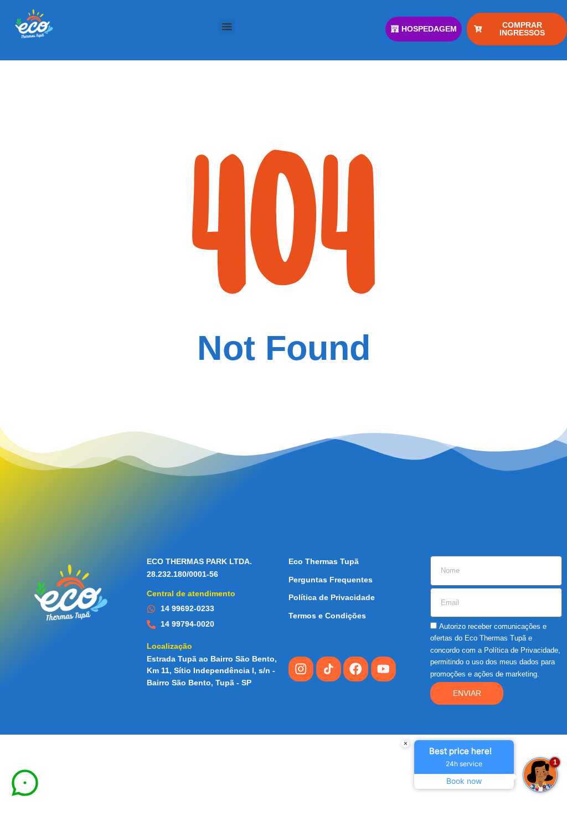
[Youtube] (383, 669)
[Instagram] (300, 669)
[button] (227, 26)
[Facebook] (355, 669)
